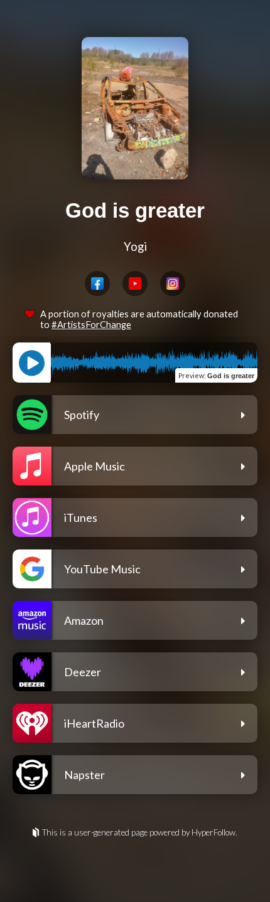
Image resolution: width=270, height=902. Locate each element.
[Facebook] (97, 283)
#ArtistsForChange (91, 324)
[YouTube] (135, 283)
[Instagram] (172, 283)
